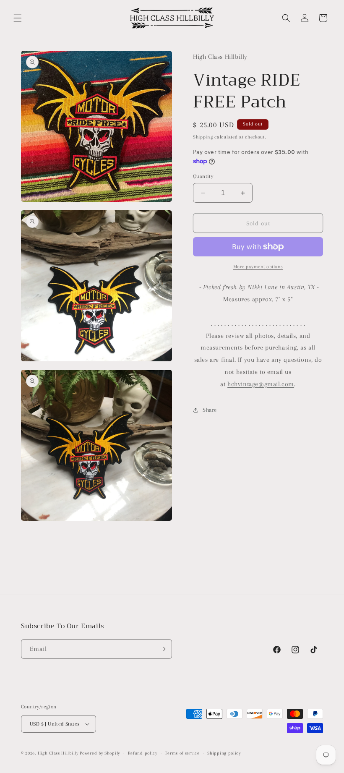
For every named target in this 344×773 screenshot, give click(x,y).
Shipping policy (224, 753)
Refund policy (142, 753)
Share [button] (210, 410)
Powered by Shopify (100, 753)
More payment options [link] (258, 266)
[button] (17, 18)
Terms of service (182, 753)
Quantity (203, 176)
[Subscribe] (162, 649)
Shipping (203, 137)
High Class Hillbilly (58, 753)
